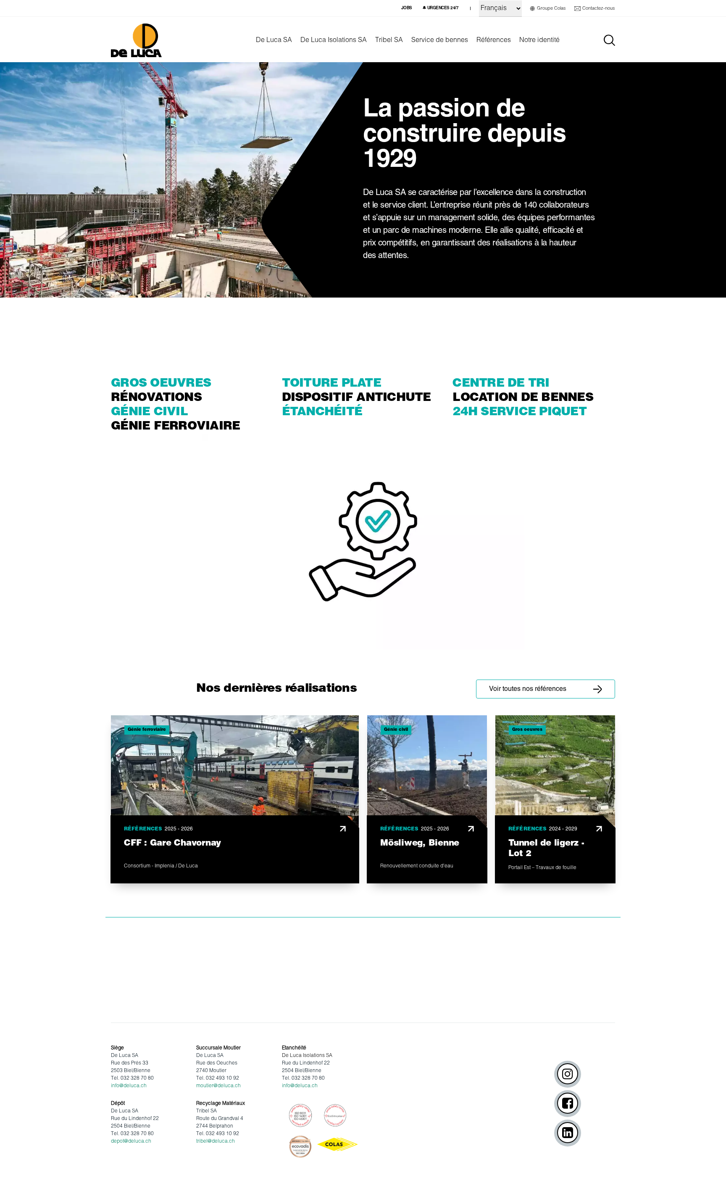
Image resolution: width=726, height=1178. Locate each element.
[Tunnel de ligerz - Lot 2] (555, 799)
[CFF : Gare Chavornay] (235, 799)
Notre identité (539, 40)
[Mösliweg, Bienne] (427, 799)
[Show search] (609, 40)
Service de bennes (439, 40)
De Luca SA (274, 40)
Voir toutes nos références (527, 689)
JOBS (406, 8)
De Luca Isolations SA (333, 40)
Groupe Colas (551, 8)
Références (493, 40)
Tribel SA (389, 40)
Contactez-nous (598, 8)
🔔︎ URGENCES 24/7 (440, 8)
